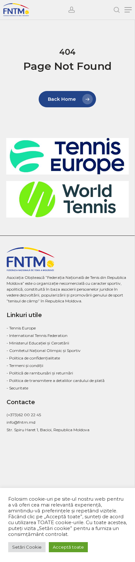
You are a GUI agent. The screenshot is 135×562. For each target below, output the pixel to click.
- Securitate (17, 388)
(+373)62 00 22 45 (24, 414)
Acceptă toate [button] (68, 547)
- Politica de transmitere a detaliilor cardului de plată (56, 380)
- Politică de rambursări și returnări (40, 373)
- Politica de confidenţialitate (33, 358)
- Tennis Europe (21, 328)
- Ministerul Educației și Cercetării (38, 343)
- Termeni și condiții (25, 365)
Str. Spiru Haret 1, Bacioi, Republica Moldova (48, 429)
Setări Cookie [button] (27, 547)
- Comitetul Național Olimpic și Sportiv (44, 350)
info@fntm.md (21, 422)
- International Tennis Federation (37, 335)
